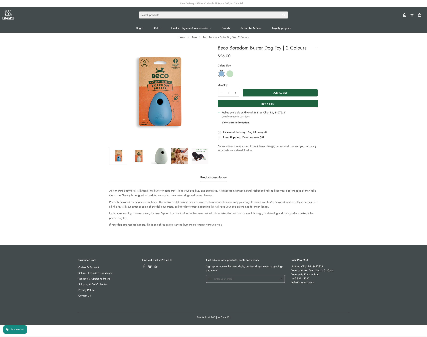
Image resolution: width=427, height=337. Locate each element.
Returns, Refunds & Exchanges (95, 273)
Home (181, 37)
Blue (221, 73)
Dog (138, 28)
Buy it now (267, 104)
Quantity (223, 85)
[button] (419, 15)
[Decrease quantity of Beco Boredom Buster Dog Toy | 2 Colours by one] (221, 92)
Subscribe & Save (251, 28)
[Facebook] (144, 266)
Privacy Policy (86, 290)
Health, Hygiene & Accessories (189, 28)
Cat (156, 28)
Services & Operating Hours (94, 279)
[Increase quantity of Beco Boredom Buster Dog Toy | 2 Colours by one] (235, 92)
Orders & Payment (88, 267)
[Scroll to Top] (420, 319)
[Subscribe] (281, 279)
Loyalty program (281, 28)
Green (230, 73)
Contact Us (84, 296)
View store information (235, 122)
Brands (226, 28)
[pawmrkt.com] (8, 15)
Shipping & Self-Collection (93, 284)
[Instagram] (150, 266)
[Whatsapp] (156, 266)
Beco (194, 37)
